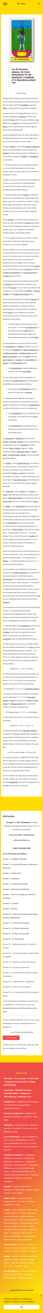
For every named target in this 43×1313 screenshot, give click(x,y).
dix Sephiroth (21, 75)
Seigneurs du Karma (21, 294)
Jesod (11, 1266)
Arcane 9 (24, 1251)
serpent (22, 116)
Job (38, 596)
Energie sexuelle (10, 1201)
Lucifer (17, 1205)
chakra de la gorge (20, 1229)
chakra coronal (25, 353)
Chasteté (21, 1201)
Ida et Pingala (17, 1193)
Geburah (14, 1263)
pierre (5, 126)
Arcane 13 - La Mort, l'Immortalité (16, 933)
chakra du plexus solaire (27, 1220)
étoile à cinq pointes (11, 273)
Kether (24, 156)
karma (28, 223)
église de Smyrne (27, 1216)
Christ (22, 491)
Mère (5, 108)
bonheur (6, 153)
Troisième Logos (13, 455)
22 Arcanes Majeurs (19, 70)
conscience (27, 371)
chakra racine (32, 1210)
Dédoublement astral (12, 1108)
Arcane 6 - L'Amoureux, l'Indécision (16, 889)
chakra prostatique (11, 1216)
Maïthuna (30, 1201)
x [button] (41, 1295)
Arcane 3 (7, 1248)
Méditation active (10, 1132)
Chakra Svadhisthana (28, 1213)
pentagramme (29, 273)
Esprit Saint (20, 506)
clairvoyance (7, 579)
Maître (12, 147)
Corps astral (27, 1117)
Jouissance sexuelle (24, 1198)
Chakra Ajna (15, 1233)
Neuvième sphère (26, 80)
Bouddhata (17, 1128)
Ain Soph (22, 1256)
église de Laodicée (10, 356)
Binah (20, 442)
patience (6, 602)
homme (8, 1005)
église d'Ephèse (12, 1213)
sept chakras (7, 360)
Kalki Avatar (22, 1008)
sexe (12, 700)
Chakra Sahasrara (29, 1236)
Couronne (9, 438)
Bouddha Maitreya (10, 1008)
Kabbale (29, 77)
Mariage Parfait (16, 1274)
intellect (7, 632)
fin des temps (17, 363)
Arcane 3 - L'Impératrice (12, 873)
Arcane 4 (15, 1248)
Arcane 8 (15, 1251)
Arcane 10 (33, 1251)
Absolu (14, 1256)
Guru (31, 647)
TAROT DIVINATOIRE (21, 848)
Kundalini (24, 105)
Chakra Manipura (10, 1220)
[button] (39, 3)
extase (24, 480)
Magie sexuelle (17, 704)
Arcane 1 (22, 1244)
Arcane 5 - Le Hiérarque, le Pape (15, 884)
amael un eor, (21, 835)
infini (10, 501)
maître (32, 536)
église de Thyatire (20, 1226)
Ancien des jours (23, 463)
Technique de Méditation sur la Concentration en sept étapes (21, 1168)
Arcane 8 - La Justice (10, 903)
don (29, 1045)
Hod (5, 1266)
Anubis (6, 294)
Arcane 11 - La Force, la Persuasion (16, 923)
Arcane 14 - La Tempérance (13, 939)
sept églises (30, 360)
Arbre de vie (32, 1256)
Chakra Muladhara (19, 1210)
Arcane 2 (31, 1244)
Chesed (25, 195)
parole (22, 473)
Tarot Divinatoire (20, 73)
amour (32, 491)
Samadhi (17, 480)
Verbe (15, 473)
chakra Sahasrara (30, 350)
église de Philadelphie (12, 1236)
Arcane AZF (8, 1205)
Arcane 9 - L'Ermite (10, 909)
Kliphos (26, 1266)
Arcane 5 (24, 1248)
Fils (31, 448)
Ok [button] (21, 1307)
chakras (28, 356)
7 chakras (18, 360)
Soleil (20, 346)
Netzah (32, 1263)
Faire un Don (11, 1037)
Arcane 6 (32, 1248)
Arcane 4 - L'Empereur (11, 878)
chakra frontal (26, 1233)
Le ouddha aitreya (21, 840)
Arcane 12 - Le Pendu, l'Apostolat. (16, 928)
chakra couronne (10, 353)
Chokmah (12, 442)
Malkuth (18, 1266)
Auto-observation (30, 1128)
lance (30, 700)
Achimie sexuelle (24, 1278)
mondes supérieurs (32, 147)
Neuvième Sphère (15, 498)
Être (35, 416)
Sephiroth (34, 156)
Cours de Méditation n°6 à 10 (22, 1140)
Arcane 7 (7, 1251)
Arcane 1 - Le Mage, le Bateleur (15, 859)
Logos (11, 448)
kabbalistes (13, 782)
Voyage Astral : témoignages (28, 1102)
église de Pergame (11, 1223)
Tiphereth (23, 1263)
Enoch (12, 120)
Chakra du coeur (26, 1223)
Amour (27, 452)
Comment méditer (21, 1125)
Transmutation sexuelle (23, 1190)
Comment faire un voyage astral (17, 1105)
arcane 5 (7, 276)
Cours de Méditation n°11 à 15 (15, 1143)
